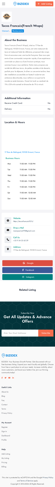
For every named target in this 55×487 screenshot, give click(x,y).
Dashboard (6, 435)
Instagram (29, 277)
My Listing (5, 458)
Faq (3, 400)
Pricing (4, 462)
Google (29, 263)
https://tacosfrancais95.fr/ (23, 221)
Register (5, 427)
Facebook (29, 270)
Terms (4, 409)
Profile (4, 440)
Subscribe (46, 333)
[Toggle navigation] (4, 4)
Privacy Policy (7, 413)
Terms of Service (26, 480)
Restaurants (18, 31)
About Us (5, 392)
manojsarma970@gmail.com (24, 231)
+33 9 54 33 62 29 (20, 240)
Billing (4, 466)
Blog (3, 396)
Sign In (4, 431)
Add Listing (46, 3)
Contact (4, 404)
